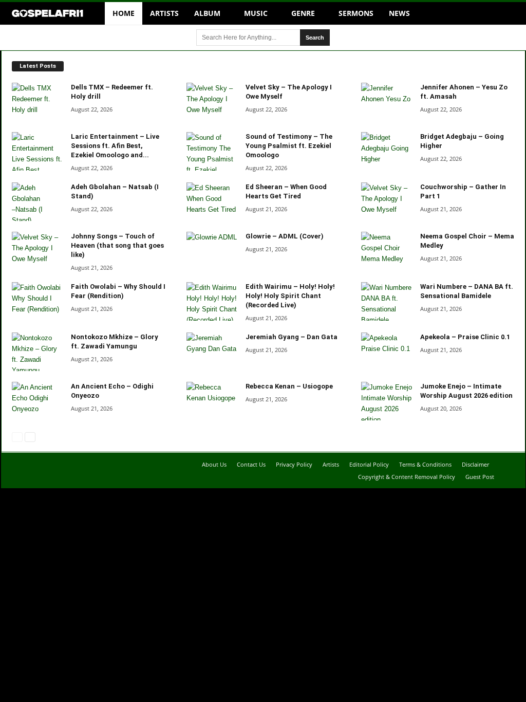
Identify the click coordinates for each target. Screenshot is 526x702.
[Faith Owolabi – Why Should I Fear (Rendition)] (37, 301)
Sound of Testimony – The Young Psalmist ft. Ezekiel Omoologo (289, 146)
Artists (164, 13)
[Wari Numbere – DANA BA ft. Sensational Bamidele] (386, 301)
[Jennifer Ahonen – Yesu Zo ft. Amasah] (386, 102)
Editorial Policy (369, 464)
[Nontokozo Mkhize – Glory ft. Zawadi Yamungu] (37, 351)
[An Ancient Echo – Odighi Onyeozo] (37, 401)
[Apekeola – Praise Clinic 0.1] (386, 351)
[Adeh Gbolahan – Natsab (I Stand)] (37, 201)
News (399, 13)
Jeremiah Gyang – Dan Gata (291, 337)
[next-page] (29, 436)
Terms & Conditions (425, 464)
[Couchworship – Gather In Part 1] (386, 201)
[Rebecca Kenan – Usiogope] (212, 401)
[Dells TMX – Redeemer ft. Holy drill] (37, 102)
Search (315, 37)
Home (123, 13)
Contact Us (251, 464)
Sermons (356, 13)
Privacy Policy (294, 464)
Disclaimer (475, 464)
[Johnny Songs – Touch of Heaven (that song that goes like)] (37, 251)
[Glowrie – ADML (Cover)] (212, 251)
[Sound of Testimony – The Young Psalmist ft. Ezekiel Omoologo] (212, 151)
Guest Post (479, 477)
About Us (214, 464)
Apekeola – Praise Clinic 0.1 (465, 337)
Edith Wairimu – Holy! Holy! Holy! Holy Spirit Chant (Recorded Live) (290, 296)
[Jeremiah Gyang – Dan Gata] (212, 351)
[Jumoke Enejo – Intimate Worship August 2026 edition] (386, 401)
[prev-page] (17, 436)
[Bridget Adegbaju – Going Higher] (386, 151)
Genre (303, 13)
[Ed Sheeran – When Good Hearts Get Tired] (212, 201)
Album (207, 13)
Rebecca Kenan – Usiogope (289, 386)
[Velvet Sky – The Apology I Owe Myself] (212, 102)
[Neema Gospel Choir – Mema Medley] (386, 251)
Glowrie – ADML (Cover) (285, 236)
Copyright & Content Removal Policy (406, 477)
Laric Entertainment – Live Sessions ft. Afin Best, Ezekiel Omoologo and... (115, 146)
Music (256, 13)
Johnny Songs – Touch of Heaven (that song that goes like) (117, 245)
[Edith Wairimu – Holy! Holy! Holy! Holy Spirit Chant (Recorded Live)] (212, 301)
